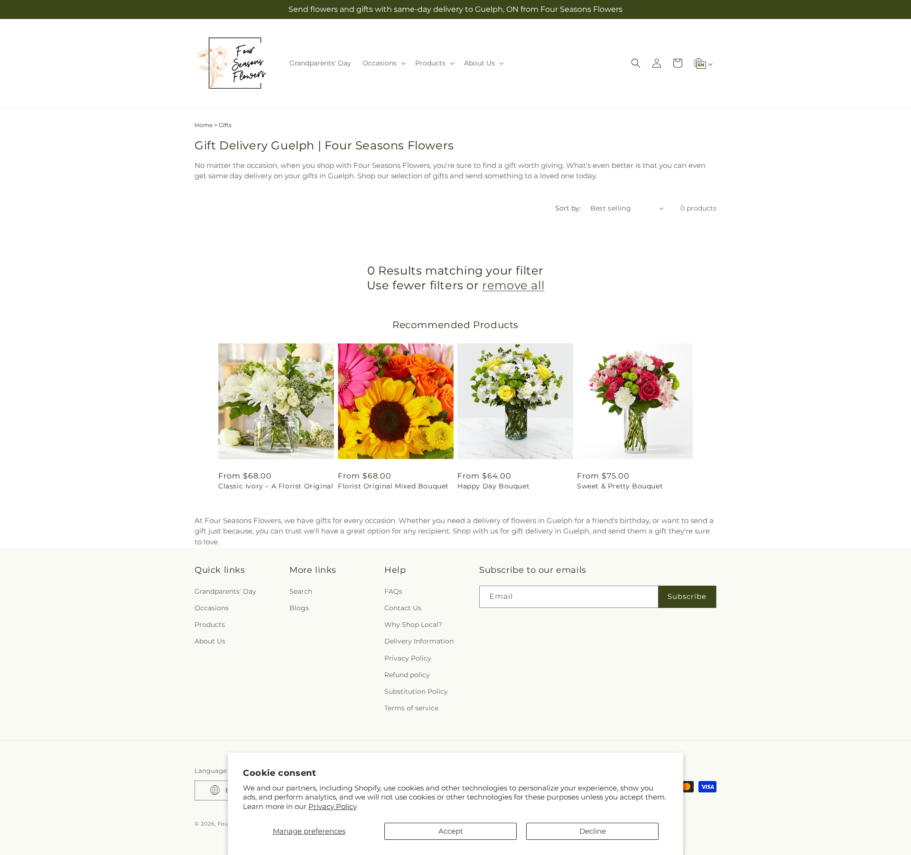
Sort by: (568, 208)
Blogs (299, 607)
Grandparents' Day (225, 591)
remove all (513, 285)
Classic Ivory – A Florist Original (275, 486)
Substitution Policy (416, 691)
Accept (450, 831)
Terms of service (411, 708)
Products (210, 624)
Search (300, 591)
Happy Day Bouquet (493, 486)
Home (204, 125)
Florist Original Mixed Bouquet (393, 486)
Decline (592, 831)
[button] (383, 63)
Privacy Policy (332, 806)
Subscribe (687, 596)
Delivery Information (419, 641)
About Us (210, 641)
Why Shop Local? (413, 624)
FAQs (393, 591)
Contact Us (402, 607)
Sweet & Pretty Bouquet (620, 486)
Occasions (212, 607)
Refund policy (407, 674)
